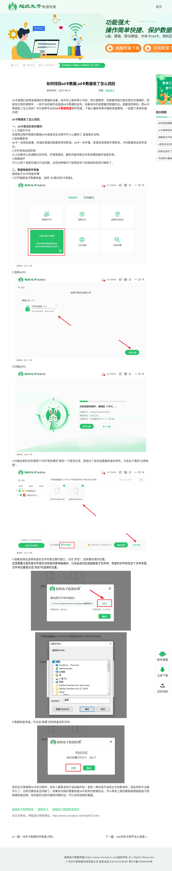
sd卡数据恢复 (49, 65)
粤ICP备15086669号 (141, 861)
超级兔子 (110, 90)
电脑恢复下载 (127, 48)
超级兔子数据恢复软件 (65, 809)
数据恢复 (31, 65)
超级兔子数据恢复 (23, 809)
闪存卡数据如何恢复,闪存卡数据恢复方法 (47, 836)
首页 (17, 65)
